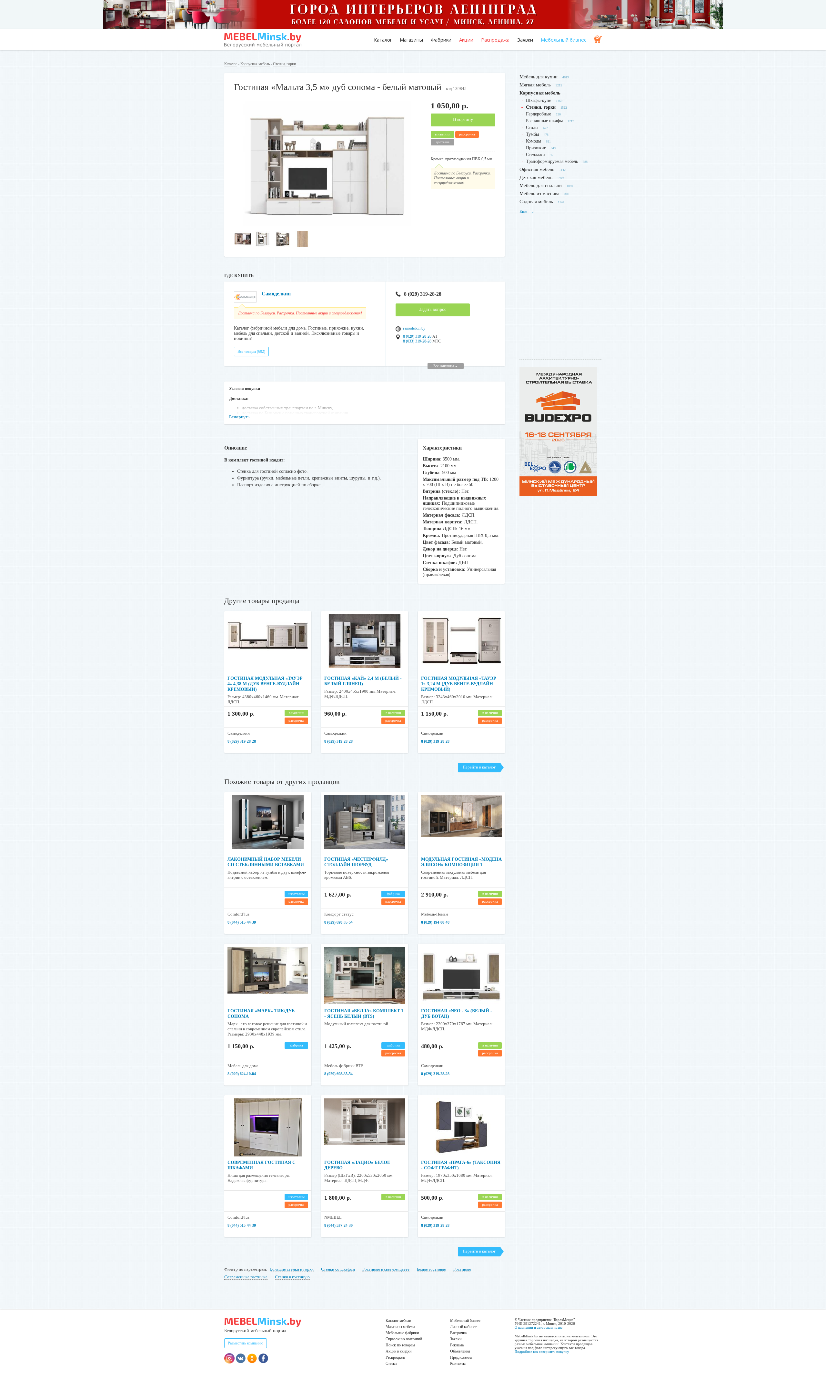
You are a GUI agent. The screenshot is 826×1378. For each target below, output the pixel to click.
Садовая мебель (536, 201)
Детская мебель (535, 177)
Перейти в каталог (479, 767)
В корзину (463, 119)
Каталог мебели (398, 1320)
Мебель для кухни (538, 76)
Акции (466, 39)
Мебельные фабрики (402, 1333)
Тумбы (532, 134)
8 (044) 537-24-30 (338, 1225)
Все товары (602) (251, 351)
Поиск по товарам (400, 1345)
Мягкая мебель (535, 84)
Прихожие (536, 147)
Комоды (533, 141)
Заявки (525, 39)
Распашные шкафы (544, 120)
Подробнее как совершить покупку (542, 1351)
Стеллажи (535, 154)
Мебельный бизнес (563, 39)
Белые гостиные (431, 1269)
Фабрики (441, 39)
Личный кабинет (463, 1326)
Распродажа (495, 39)
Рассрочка (458, 1333)
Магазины (411, 39)
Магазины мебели (400, 1326)
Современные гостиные (245, 1276)
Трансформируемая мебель (552, 161)
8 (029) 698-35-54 (338, 922)
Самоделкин (276, 293)
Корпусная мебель (255, 64)
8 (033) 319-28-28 (417, 341)
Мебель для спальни (540, 185)
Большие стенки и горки (292, 1269)
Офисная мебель (536, 169)
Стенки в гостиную (292, 1276)
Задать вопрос (432, 309)
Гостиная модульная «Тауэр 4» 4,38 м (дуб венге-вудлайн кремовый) (265, 684)
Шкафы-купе (538, 100)
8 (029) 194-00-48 (435, 922)
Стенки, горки (284, 64)
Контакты (458, 1363)
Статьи (391, 1363)
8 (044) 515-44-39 (241, 922)
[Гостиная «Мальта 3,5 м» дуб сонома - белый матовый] (327, 224)
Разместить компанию (245, 1343)
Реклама (457, 1345)
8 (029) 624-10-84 (241, 1074)
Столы (532, 127)
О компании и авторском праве (538, 1327)
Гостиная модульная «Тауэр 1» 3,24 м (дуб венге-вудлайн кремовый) (458, 684)
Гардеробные (538, 114)
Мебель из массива (539, 193)
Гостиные (462, 1269)
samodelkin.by (414, 328)
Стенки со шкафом (338, 1269)
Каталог (383, 39)
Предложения (461, 1357)
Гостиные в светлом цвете (385, 1269)
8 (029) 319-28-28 (422, 294)
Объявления (460, 1351)
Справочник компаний (404, 1339)
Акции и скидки (398, 1351)
